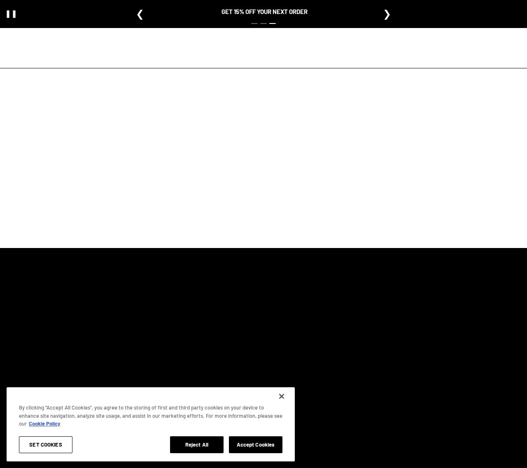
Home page (240, 193)
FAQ (286, 293)
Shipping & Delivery (302, 322)
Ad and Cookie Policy (373, 322)
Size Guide (215, 307)
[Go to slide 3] (272, 23)
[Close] (282, 396)
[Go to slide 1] (254, 23)
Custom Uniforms (223, 322)
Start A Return (296, 365)
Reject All (196, 444)
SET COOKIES (45, 444)
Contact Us (293, 350)
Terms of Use (365, 307)
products (330, 193)
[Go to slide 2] (263, 23)
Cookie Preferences (371, 350)
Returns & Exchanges (304, 307)
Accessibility (365, 336)
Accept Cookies (256, 444)
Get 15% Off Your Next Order (265, 11)
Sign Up (125, 320)
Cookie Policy (45, 423)
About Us (214, 293)
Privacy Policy (366, 293)
